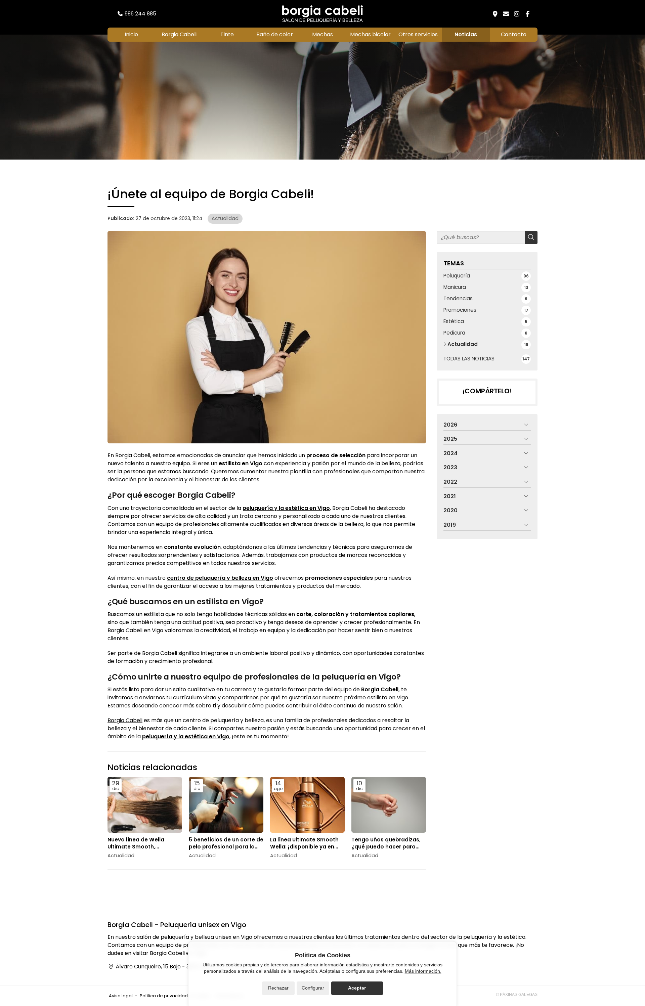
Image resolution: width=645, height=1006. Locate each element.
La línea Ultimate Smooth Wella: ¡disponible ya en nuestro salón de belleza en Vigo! (304, 843)
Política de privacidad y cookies (174, 996)
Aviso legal (121, 996)
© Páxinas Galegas (517, 994)
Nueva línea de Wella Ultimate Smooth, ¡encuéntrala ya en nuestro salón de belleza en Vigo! (144, 843)
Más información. (423, 971)
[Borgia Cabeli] (322, 13)
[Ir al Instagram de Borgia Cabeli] (516, 13)
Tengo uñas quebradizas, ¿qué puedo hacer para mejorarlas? (386, 843)
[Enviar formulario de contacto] (506, 13)
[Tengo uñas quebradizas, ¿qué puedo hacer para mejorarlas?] (388, 805)
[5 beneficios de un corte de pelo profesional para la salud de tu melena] (226, 805)
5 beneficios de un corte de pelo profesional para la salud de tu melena (226, 843)
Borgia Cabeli (125, 720)
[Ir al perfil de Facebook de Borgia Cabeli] (527, 13)
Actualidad (225, 218)
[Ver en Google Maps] (495, 13)
